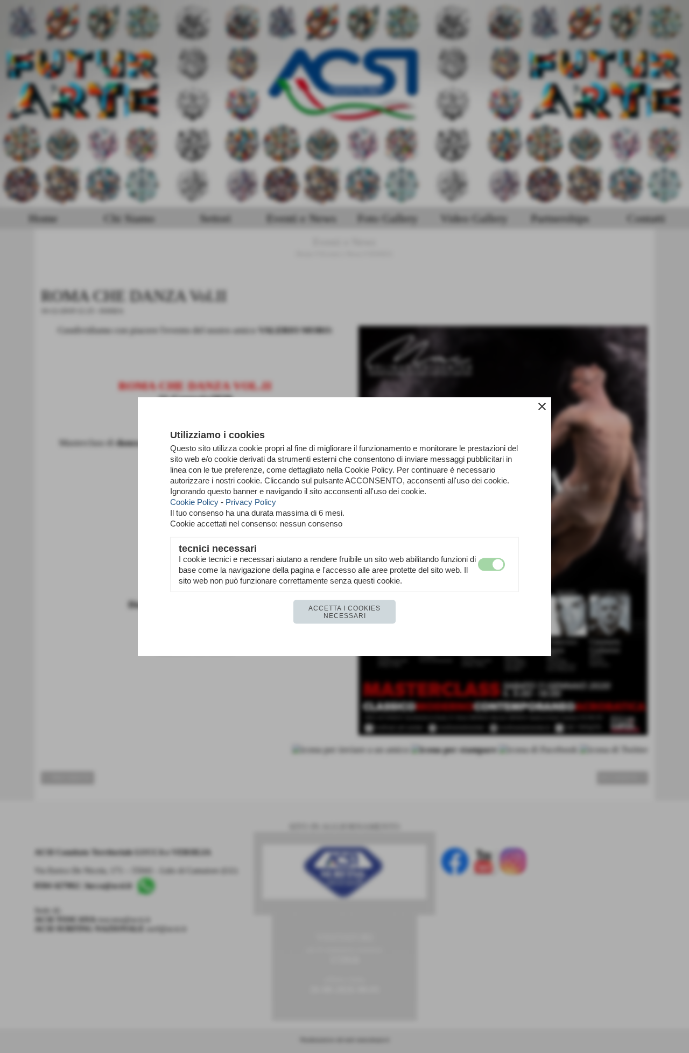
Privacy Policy (251, 502)
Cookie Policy (194, 502)
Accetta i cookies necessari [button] (344, 612)
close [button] (542, 406)
